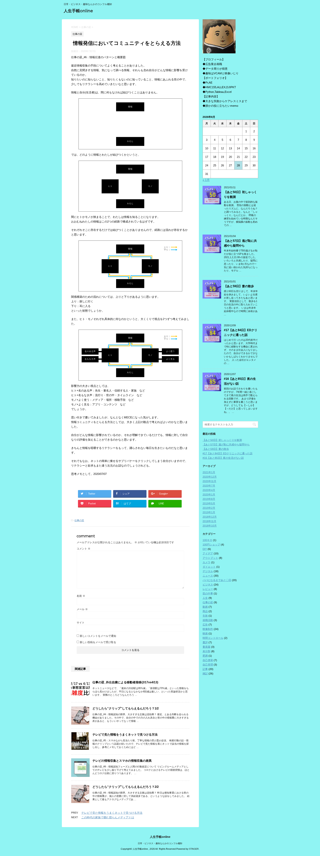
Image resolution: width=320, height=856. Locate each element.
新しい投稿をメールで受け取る (98, 642)
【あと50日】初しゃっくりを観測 (222, 440)
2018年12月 (210, 516)
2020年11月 (209, 481)
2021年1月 (209, 472)
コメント (83, 548)
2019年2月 (209, 507)
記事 (205, 669)
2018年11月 (209, 521)
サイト (80, 622)
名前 (81, 595)
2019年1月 (209, 512)
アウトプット (210, 557)
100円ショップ (211, 544)
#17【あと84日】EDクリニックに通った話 (227, 453)
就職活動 (208, 620)
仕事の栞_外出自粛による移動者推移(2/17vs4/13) (125, 682)
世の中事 (208, 593)
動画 (205, 606)
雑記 (205, 673)
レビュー (208, 589)
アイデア (208, 553)
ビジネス (208, 584)
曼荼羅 (206, 646)
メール (82, 609)
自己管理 (208, 664)
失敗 (205, 615)
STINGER (194, 849)
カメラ (206, 562)
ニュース (208, 575)
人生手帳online (78, 10)
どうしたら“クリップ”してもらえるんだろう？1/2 (125, 708)
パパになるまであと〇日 (217, 580)
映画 (205, 633)
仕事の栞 (79, 520)
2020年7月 (209, 485)
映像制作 (208, 629)
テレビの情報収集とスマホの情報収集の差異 (122, 760)
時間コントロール (213, 637)
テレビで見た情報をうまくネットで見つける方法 (125, 734)
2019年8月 (209, 498)
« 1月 (206, 180)
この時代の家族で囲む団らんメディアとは (107, 817)
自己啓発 (208, 660)
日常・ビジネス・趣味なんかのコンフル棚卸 (160, 843)
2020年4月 (209, 490)
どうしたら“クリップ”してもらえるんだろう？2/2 (125, 786)
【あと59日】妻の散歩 (239, 286)
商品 (205, 611)
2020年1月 (209, 494)
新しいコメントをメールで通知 (98, 635)
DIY (205, 549)
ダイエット (209, 566)
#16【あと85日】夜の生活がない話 (223, 457)
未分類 (206, 651)
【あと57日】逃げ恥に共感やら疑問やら (226, 444)
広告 (205, 624)
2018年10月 (210, 525)
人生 (205, 597)
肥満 (205, 655)
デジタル (208, 571)
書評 (205, 642)
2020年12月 (210, 476)
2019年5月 (209, 503)
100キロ (207, 540)
